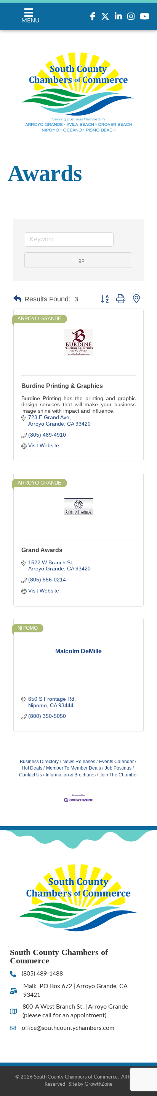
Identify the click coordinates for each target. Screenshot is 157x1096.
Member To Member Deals (73, 768)
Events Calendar (116, 761)
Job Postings (118, 768)
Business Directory (39, 761)
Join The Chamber (118, 775)
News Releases (78, 761)
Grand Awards (41, 550)
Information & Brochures (71, 775)
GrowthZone (98, 1084)
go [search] (81, 260)
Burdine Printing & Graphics (62, 386)
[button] (17, 299)
